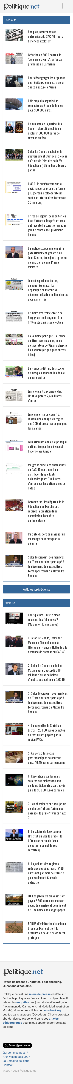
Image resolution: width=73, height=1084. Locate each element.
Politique (21, 6)
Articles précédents (36, 589)
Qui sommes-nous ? (15, 1052)
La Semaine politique (16, 1061)
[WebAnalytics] (10, 1076)
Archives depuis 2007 (16, 1057)
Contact (7, 1065)
